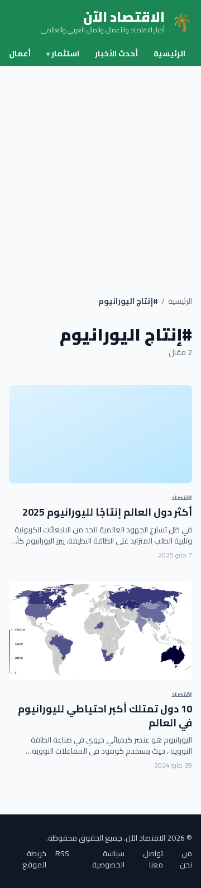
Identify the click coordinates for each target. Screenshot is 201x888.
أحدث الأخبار (116, 53)
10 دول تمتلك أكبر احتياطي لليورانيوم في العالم (105, 716)
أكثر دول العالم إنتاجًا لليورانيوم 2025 (107, 512)
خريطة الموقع (34, 859)
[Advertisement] (100, 171)
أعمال (20, 53)
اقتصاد (181, 497)
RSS (62, 854)
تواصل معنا (153, 859)
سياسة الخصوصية (108, 859)
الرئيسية (169, 53)
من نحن (186, 859)
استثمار (62, 53)
